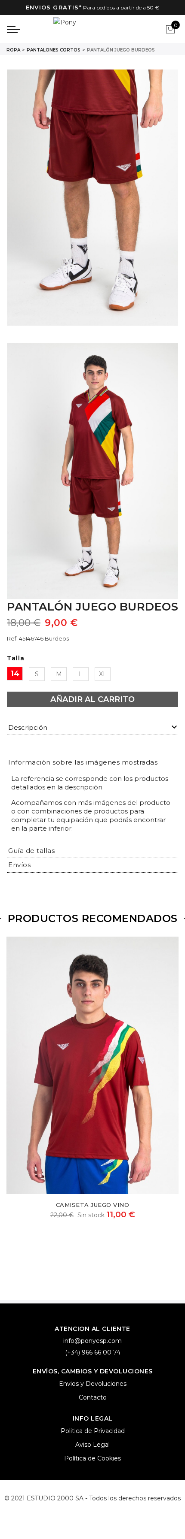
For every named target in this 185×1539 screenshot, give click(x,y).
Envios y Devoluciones (92, 1384)
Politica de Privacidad (93, 1431)
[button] (82, 762)
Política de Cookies (92, 1458)
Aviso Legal (92, 1444)
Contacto (93, 1397)
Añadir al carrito (92, 699)
